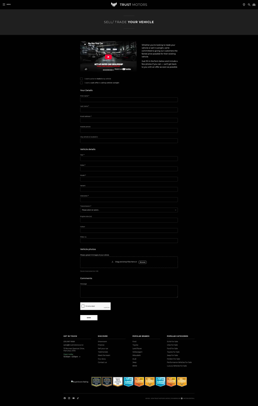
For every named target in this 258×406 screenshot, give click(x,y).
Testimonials (103, 352)
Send (89, 317)
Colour (82, 227)
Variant (82, 186)
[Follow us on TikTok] (78, 398)
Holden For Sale (173, 359)
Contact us (102, 362)
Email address (85, 116)
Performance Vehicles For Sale (179, 362)
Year (82, 155)
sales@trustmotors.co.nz (73, 345)
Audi (134, 359)
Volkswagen (137, 352)
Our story (102, 359)
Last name (84, 106)
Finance (101, 345)
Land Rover (137, 348)
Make (82, 165)
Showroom (102, 342)
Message (83, 284)
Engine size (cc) (86, 216)
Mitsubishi (136, 355)
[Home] (129, 4)
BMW (135, 366)
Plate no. (83, 237)
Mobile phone (85, 127)
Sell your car (103, 348)
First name (84, 96)
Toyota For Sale (173, 352)
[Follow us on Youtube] (73, 398)
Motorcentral (189, 398)
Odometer (84, 196)
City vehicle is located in (89, 137)
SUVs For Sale (172, 342)
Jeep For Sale (172, 355)
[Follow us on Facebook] (64, 398)
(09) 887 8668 (69, 342)
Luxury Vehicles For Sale (177, 366)
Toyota (135, 345)
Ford (134, 342)
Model (83, 175)
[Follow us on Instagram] (69, 398)
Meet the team (104, 355)
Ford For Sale (172, 348)
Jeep (134, 362)
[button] (244, 4)
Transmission (85, 206)
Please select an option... (90, 210)
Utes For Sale (172, 345)
